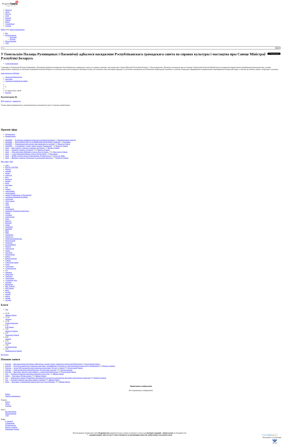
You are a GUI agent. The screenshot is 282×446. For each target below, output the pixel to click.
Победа (8, 247)
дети (7, 203)
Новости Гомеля (64, 144)
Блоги (7, 402)
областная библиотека (13, 77)
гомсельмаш (9, 191)
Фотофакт (67, 142)
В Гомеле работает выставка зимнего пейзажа (28, 380)
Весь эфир (5, 162)
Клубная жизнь (11, 347)
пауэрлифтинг (10, 245)
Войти (3, 30)
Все (6, 33)
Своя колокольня (11, 64)
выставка (8, 79)
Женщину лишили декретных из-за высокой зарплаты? (32, 158)
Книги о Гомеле (11, 427)
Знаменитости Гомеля (13, 351)
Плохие (12, 39)
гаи (6, 187)
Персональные (10, 41)
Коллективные (10, 35)
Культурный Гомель (92, 364)
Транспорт (9, 274)
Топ (6, 309)
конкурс (8, 221)
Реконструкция (11, 258)
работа (7, 256)
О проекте (9, 421)
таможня (8, 272)
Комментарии (10, 136)
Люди (7, 12)
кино (7, 219)
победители (9, 249)
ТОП (7, 16)
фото (7, 290)
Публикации (10, 134)
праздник (8, 253)
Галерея (8, 26)
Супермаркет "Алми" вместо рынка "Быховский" (33, 146)
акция (7, 173)
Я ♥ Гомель (9, 327)
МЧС (7, 233)
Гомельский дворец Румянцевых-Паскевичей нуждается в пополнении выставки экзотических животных (51, 378)
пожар (7, 251)
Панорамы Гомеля (12, 429)
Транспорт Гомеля (12, 335)
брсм (7, 183)
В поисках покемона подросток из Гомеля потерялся (35, 140)
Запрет (7, 213)
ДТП (7, 205)
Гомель (8, 189)
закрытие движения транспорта (17, 211)
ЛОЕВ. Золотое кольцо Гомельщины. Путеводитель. (31, 156)
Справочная (9, 24)
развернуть (17, 101)
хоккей (7, 294)
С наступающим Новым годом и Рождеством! (29, 154)
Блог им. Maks (59, 156)
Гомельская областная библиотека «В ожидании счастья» (35, 370)
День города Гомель (59, 152)
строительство (10, 268)
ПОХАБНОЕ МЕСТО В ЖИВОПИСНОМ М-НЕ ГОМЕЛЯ (37, 142)
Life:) (7, 165)
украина (8, 282)
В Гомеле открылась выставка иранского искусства (30, 374)
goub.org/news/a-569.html (10, 73)
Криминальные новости (67, 140)
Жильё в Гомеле (54, 148)
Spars (7, 382)
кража (7, 225)
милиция (8, 229)
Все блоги (4, 355)
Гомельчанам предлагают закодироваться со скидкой (35, 144)
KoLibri (8, 93)
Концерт (8, 223)
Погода (8, 14)
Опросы (8, 319)
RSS (2, 101)
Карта (7, 22)
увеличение (9, 278)
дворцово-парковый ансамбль (16, 81)
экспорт (8, 300)
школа (7, 296)
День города (10, 201)
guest (7, 148)
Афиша (8, 20)
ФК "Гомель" (10, 286)
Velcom (8, 169)
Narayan (8, 368)
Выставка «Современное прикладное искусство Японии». (34, 382)
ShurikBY (8, 140)
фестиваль (9, 284)
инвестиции (9, 217)
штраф (7, 298)
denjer (7, 376)
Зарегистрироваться (16, 30)
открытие (8, 243)
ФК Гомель (9, 288)
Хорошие (13, 37)
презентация (10, 254)
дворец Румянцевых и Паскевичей (18, 195)
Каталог (8, 18)
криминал (9, 227)
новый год (9, 237)
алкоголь (8, 175)
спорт (7, 264)
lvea (6, 374)
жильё (7, 207)
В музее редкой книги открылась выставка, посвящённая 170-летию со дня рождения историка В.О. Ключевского (56, 366)
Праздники (53, 154)
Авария (8, 171)
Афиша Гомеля (10, 315)
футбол (8, 292)
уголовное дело (11, 280)
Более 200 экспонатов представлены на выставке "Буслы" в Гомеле (39, 368)
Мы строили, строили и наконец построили (28, 148)
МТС (7, 231)
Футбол (8, 343)
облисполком (10, 241)
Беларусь (8, 179)
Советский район (11, 262)
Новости (8, 10)
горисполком (10, 193)
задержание (9, 209)
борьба (7, 181)
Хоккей (8, 339)
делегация (9, 199)
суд (6, 270)
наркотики (9, 235)
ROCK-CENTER (11, 167)
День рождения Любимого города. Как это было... (30, 152)
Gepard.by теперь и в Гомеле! (22, 150)
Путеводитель (10, 425)
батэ (6, 177)
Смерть (8, 260)
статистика (9, 266)
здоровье (8, 215)
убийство (8, 276)
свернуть (8, 101)
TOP (7, 43)
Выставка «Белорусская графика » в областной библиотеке (36, 372)
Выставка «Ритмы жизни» (22, 376)
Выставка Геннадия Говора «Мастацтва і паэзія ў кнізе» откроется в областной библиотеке (48, 364)
